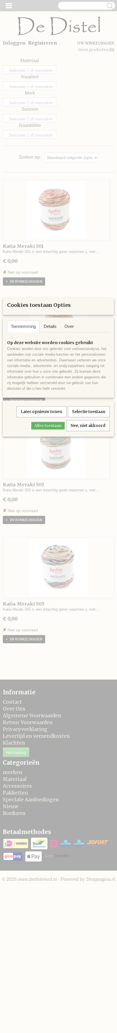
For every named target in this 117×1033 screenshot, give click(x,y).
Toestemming (23, 326)
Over (69, 326)
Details (50, 326)
